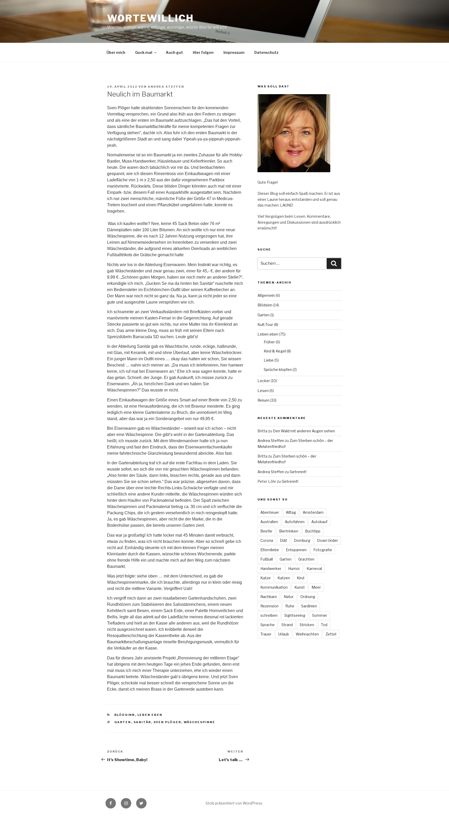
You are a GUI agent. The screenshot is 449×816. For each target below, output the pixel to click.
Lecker (263, 380)
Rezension (269, 606)
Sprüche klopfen (278, 369)
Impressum (234, 52)
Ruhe (289, 606)
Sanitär (142, 722)
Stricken (307, 624)
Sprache (267, 624)
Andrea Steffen (166, 86)
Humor (294, 568)
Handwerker (270, 568)
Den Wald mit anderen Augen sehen (304, 431)
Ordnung (307, 596)
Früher (269, 342)
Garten (122, 722)
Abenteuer (269, 512)
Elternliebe (269, 550)
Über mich (116, 52)
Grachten (306, 559)
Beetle (266, 531)
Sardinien (309, 606)
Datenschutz (266, 52)
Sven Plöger (167, 722)
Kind (300, 578)
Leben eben (150, 715)
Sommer (319, 615)
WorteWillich (150, 18)
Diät (283, 540)
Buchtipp (312, 531)
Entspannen (296, 550)
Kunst (299, 587)
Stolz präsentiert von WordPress (234, 803)
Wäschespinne (199, 722)
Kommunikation (274, 587)
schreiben (269, 615)
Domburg (302, 540)
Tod (324, 624)
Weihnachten (307, 634)
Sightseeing (294, 615)
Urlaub (283, 634)
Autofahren (295, 521)
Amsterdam (313, 512)
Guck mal (143, 52)
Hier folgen (203, 52)
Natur (289, 596)
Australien (269, 521)
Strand (287, 624)
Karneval (314, 568)
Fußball (266, 559)
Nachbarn (268, 596)
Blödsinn (124, 715)
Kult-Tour (265, 324)
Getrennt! (298, 472)
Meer (316, 587)
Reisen (263, 400)
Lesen (263, 390)
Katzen (284, 578)
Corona (266, 540)
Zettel (331, 634)
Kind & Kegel (275, 351)
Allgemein (266, 295)
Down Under (327, 540)
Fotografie (322, 550)
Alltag (291, 512)
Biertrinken (288, 531)
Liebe (269, 360)
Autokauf (319, 521)
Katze (265, 578)
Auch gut (174, 52)
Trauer (266, 634)
